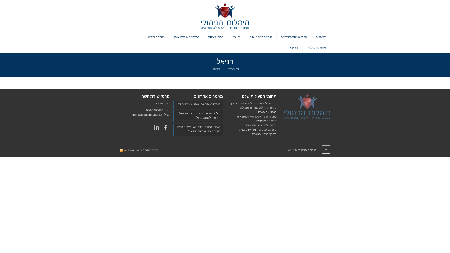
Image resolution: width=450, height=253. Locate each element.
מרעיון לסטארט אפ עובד (261, 125)
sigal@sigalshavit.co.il (147, 114)
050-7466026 (154, 110)
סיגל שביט (162, 103)
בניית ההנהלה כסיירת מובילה (258, 107)
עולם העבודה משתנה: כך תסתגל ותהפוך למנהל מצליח (199, 115)
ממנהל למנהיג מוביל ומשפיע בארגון (254, 103)
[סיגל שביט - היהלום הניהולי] (225, 16)
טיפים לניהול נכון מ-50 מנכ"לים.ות (199, 104)
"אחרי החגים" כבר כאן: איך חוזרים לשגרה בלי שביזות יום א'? (198, 129)
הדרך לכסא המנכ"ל (264, 134)
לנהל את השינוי (267, 112)
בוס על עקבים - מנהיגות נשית (258, 129)
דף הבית (233, 69)
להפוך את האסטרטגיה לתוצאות (257, 116)
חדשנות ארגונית (266, 121)
